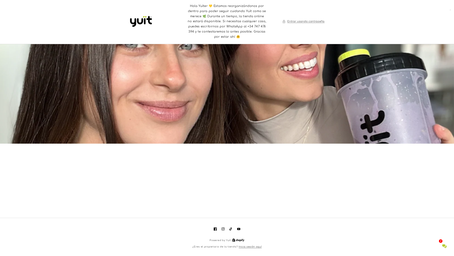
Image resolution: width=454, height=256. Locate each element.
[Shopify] (238, 240)
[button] (303, 21)
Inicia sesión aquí (250, 247)
